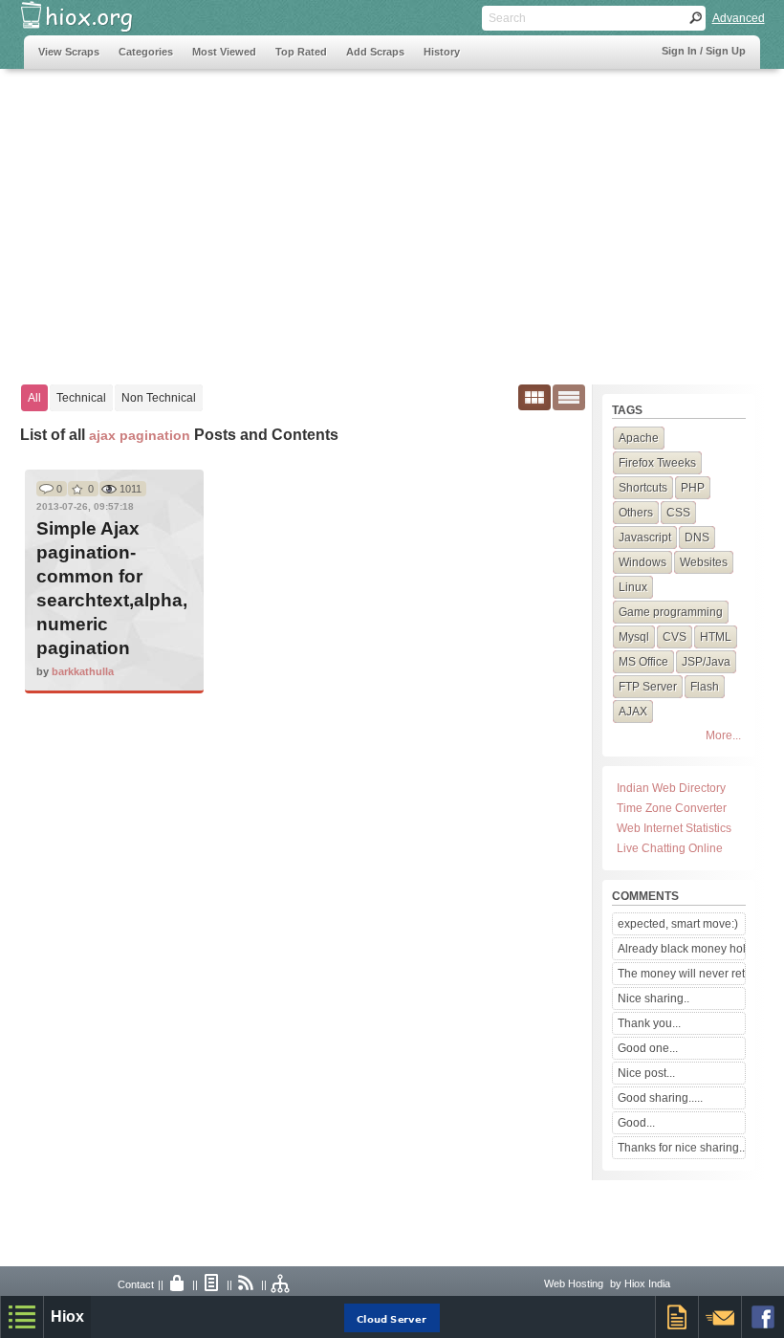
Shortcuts (643, 487)
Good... (636, 1123)
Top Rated (301, 51)
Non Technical (158, 398)
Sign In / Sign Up (704, 50)
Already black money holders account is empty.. (681, 948)
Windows (642, 562)
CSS (678, 512)
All (34, 398)
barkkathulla (83, 671)
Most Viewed (224, 51)
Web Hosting (573, 1283)
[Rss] (246, 1284)
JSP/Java (706, 662)
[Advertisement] (392, 217)
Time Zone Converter (672, 808)
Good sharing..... (660, 1098)
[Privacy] (177, 1284)
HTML (715, 637)
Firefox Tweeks (657, 463)
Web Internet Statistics (674, 828)
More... (723, 735)
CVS (674, 637)
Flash (704, 686)
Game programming (671, 612)
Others (636, 512)
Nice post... (646, 1073)
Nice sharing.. (653, 998)
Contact (136, 1284)
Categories (146, 51)
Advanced (738, 18)
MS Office (643, 662)
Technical (81, 398)
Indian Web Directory (671, 788)
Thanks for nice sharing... (681, 1147)
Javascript (645, 537)
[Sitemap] (281, 1284)
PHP (693, 487)
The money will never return (681, 973)
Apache (639, 438)
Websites (704, 562)
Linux (633, 587)
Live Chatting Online (670, 848)
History (442, 51)
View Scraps (68, 51)
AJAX (633, 711)
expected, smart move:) (678, 924)
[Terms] (212, 1284)
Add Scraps (375, 51)
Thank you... (649, 1023)
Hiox (67, 1316)
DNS (697, 537)
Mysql (634, 637)
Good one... (648, 1048)
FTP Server (648, 686)
